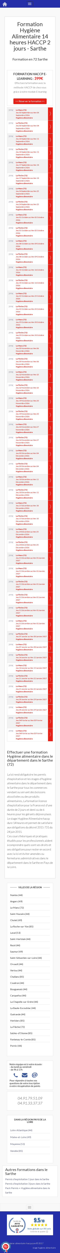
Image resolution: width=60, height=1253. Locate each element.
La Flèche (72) (17, 1026)
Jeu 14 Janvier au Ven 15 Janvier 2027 (31, 657)
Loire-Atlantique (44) (21, 1130)
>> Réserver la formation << (30, 101)
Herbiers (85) (17, 1020)
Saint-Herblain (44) (20, 938)
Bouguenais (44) (18, 989)
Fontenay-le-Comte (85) (23, 1039)
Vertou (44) (16, 970)
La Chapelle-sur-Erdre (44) (24, 1001)
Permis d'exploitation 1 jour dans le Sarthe (27, 1179)
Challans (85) (17, 976)
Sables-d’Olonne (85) (21, 1033)
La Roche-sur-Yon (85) (21, 926)
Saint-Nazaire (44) (20, 913)
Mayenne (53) (17, 1143)
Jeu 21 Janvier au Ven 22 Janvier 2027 (31, 678)
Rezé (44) (15, 945)
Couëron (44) (17, 982)
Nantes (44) (16, 895)
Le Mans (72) (17, 907)
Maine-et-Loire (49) (20, 1137)
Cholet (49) (16, 920)
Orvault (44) (16, 964)
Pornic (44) (16, 1045)
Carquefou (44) (18, 995)
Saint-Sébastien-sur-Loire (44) (26, 957)
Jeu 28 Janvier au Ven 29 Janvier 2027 (31, 699)
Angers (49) (16, 901)
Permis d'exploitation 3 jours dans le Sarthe (27, 1183)
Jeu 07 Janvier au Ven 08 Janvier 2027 (31, 636)
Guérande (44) (17, 1014)
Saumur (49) (16, 951)
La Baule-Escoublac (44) (23, 1008)
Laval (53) (15, 932)
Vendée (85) (16, 1150)
